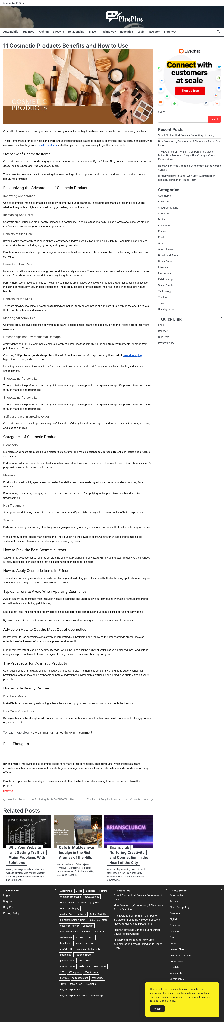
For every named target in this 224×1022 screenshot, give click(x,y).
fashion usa (66, 937)
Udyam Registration (70, 989)
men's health (66, 949)
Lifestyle (58, 31)
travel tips (91, 984)
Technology (108, 31)
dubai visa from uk (69, 925)
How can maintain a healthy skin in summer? (61, 732)
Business (28, 31)
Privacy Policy (166, 343)
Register (154, 31)
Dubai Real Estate (98, 920)
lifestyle (89, 943)
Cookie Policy (167, 1000)
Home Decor (165, 261)
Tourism (163, 297)
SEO (62, 972)
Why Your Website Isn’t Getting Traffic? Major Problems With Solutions (26, 855)
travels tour (76, 984)
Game (161, 243)
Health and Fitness (169, 255)
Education (126, 31)
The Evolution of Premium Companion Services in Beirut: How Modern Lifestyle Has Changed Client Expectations (186, 155)
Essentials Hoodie (69, 931)
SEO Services (91, 972)
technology (97, 978)
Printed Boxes (85, 960)
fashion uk (99, 931)
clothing (103, 891)
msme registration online (89, 949)
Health (90, 937)
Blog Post (170, 31)
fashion (86, 931)
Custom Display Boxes (89, 902)
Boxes (79, 891)
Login (141, 31)
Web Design (97, 995)
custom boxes (67, 902)
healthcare (65, 943)
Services (64, 978)
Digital (162, 219)
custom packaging (69, 908)
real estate (84, 966)
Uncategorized (166, 309)
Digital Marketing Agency (72, 920)
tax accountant (80, 978)
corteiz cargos (92, 896)
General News (166, 249)
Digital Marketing (98, 914)
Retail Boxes (100, 966)
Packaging (65, 954)
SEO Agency (74, 972)
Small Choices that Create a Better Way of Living (186, 135)
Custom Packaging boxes (73, 914)
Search (162, 111)
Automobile (10, 31)
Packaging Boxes (83, 954)
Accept (157, 1008)
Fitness (79, 937)
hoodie (78, 943)
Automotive (66, 891)
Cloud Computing (168, 207)
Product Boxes (67, 966)
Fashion (44, 31)
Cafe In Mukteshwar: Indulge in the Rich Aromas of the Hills (77, 852)
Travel (93, 31)
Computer (163, 213)
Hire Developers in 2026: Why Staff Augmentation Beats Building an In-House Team (138, 944)
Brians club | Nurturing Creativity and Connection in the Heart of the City (128, 855)
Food (161, 237)
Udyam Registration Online (73, 995)
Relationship (76, 31)
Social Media (165, 285)
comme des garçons (70, 896)
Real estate (164, 273)
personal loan (67, 960)
